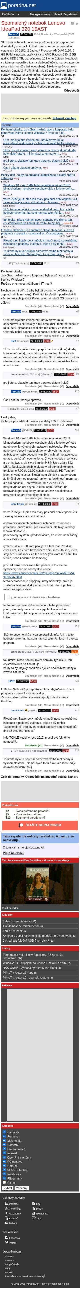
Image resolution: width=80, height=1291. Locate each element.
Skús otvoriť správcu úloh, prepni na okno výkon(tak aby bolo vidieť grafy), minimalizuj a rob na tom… (39, 152)
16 (74, 936)
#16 (77, 626)
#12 (77, 391)
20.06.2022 (27, 34)
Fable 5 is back (13, 931)
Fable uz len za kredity (17, 921)
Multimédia (14, 1140)
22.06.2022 (45, 391)
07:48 (71, 374)
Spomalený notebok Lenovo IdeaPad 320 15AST (33, 26)
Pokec (11, 1182)
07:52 (33, 681)
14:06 (55, 710)
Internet (12, 1153)
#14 (77, 503)
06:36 (52, 409)
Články (6, 948)
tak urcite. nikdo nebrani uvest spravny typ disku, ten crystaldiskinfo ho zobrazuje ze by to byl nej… (37, 221)
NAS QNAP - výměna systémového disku (30, 967)
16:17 (56, 391)
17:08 (55, 504)
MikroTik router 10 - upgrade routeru (26, 977)
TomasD (13, 34)
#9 (77, 374)
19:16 (37, 34)
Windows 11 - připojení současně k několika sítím (35, 963)
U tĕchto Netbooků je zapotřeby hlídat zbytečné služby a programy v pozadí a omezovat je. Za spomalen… (37, 231)
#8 (77, 340)
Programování (16, 1149)
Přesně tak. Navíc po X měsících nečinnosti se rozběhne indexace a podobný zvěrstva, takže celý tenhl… (40, 242)
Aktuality (7, 915)
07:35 (47, 341)
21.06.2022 (35, 311)
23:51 (75, 651)
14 (20, 958)
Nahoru (73, 776)
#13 (77, 430)
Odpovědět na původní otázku (46, 776)
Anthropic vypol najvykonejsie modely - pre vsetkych (37, 935)
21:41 (47, 263)
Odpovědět (71, 90)
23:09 (66, 750)
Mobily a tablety (17, 1170)
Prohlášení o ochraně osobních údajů (25, 1276)
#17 (77, 654)
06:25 (45, 311)
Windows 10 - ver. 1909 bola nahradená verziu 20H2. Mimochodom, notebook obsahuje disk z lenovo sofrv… (39, 187)
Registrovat (70, 14)
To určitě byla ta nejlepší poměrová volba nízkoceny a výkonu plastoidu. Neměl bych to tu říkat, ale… (38, 252)
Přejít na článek (13, 853)
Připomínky (14, 1178)
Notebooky (47, 34)
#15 (77, 750)
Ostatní (12, 1166)
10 (60, 968)
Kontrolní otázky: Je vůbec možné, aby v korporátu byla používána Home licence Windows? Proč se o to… (37, 131)
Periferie (12, 1136)
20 (52, 940)
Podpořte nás (10, 805)
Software (13, 1145)
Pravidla (9, 1256)
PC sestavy (14, 1161)
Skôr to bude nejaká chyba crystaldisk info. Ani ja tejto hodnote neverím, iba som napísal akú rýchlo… (38, 211)
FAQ (7, 1268)
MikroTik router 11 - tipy (18, 972)
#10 (77, 680)
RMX (13, 341)
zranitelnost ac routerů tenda (21, 926)
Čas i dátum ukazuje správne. (22, 167)
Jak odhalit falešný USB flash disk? (26, 940)
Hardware (13, 1132)
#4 (77, 263)
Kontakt (9, 1272)
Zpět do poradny (12, 776)
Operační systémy (19, 1157)
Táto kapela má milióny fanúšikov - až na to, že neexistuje (36, 860)
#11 (77, 710)
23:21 (56, 626)
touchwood (17, 710)
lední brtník (17, 504)
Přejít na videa (10, 908)
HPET (11, 681)
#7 (77, 408)
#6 (77, 311)
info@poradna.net (51, 1283)
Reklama (9, 1260)
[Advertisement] (40, 103)
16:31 (51, 430)
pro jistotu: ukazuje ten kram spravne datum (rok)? (35, 160)
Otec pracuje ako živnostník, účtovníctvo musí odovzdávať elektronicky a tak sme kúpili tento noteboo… (40, 141)
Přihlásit (57, 14)
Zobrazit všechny (64, 118)
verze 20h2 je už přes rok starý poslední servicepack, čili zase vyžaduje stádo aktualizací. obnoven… (40, 200)
